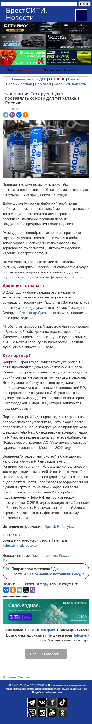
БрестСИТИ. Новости (26, 14)
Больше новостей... (46, 654)
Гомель (37, 556)
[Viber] (12, 115)
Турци (61, 195)
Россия (65, 556)
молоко (51, 556)
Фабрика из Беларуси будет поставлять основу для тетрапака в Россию (42, 98)
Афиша (69, 70)
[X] (26, 590)
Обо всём (43, 84)
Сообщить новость (70, 84)
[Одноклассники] (25, 115)
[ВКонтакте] (19, 115)
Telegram (47, 630)
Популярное (52, 70)
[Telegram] (5, 115)
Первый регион (19, 84)
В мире (74, 79)
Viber (31, 630)
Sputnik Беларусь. (59, 527)
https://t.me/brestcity (20, 545)
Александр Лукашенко (37, 313)
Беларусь (14, 70)
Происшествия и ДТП (28, 79)
